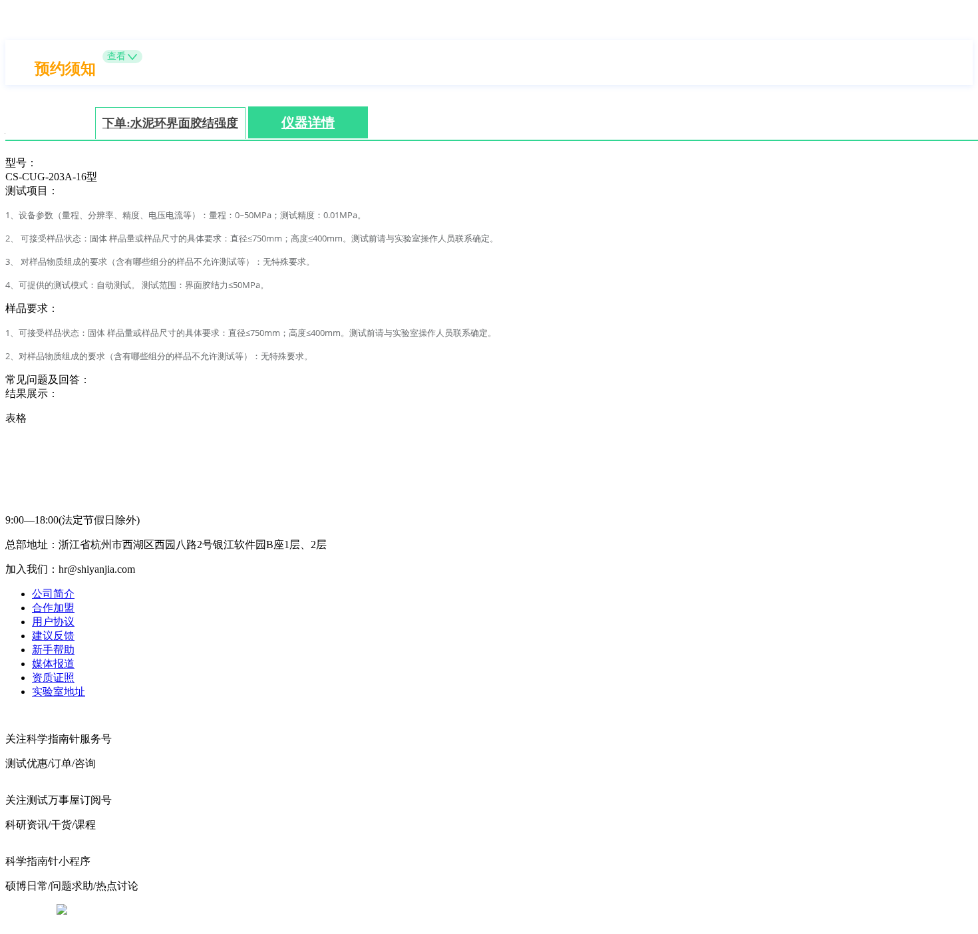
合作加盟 (53, 607)
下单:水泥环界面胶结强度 (170, 123)
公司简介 (53, 593)
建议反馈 (53, 635)
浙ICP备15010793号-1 (469, 910)
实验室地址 (58, 691)
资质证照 (53, 677)
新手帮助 (53, 649)
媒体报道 (53, 663)
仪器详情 (308, 122)
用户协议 (53, 621)
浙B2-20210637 (379, 910)
